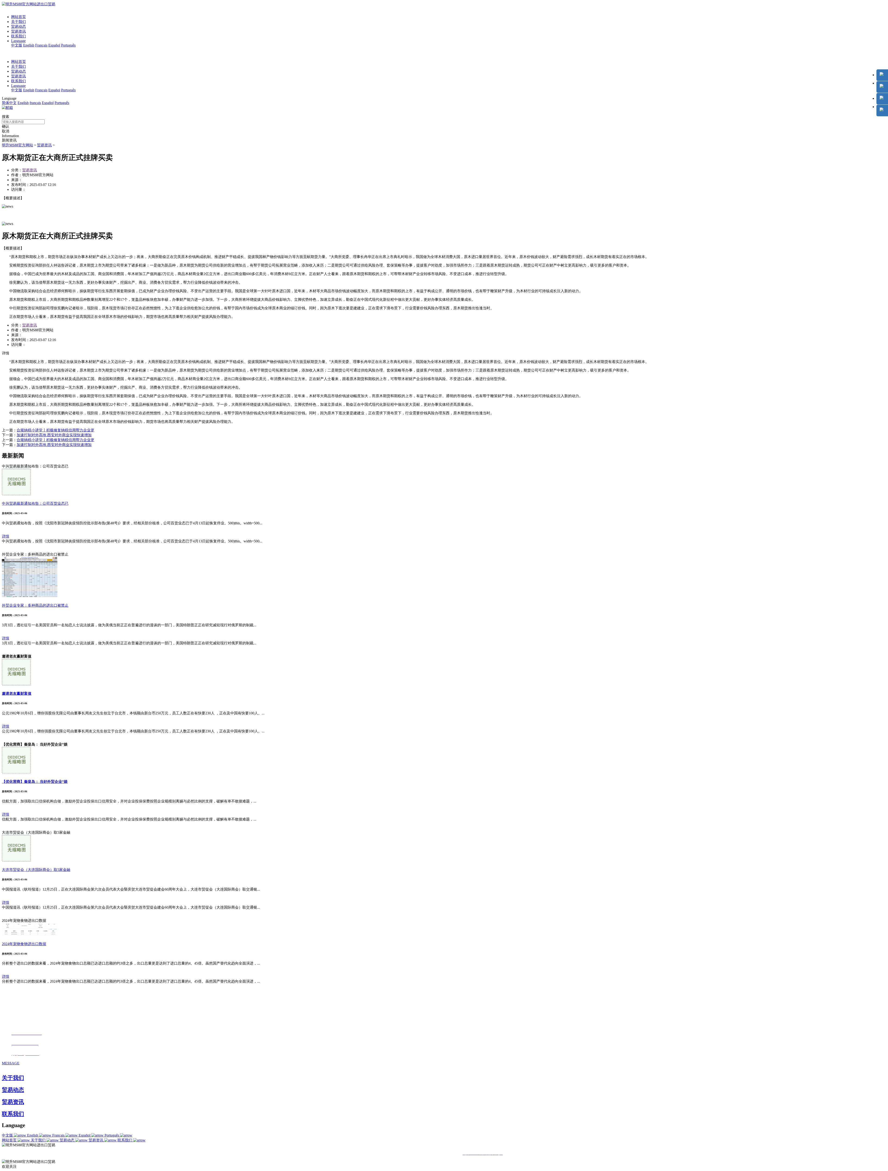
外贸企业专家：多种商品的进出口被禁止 (35, 605)
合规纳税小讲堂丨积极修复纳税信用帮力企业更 (55, 430)
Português (68, 45)
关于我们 (18, 22)
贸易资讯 (18, 31)
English (28, 45)
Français (41, 45)
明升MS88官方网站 (17, 145)
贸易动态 (18, 26)
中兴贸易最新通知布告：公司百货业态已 (35, 503)
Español (54, 45)
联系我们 (18, 36)
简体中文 (9, 103)
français (35, 103)
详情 (5, 536)
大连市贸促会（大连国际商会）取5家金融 (36, 870)
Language (18, 41)
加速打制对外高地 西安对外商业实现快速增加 (54, 435)
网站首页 (18, 17)
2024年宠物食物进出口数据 (24, 944)
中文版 (16, 45)
